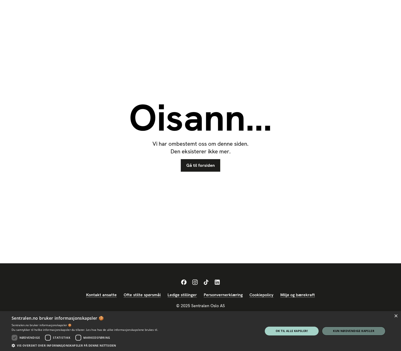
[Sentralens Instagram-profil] (195, 282)
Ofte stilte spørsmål (142, 294)
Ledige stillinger (182, 294)
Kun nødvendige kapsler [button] (353, 331)
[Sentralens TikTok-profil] (206, 282)
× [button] (396, 316)
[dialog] (200, 331)
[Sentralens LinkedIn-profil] (217, 282)
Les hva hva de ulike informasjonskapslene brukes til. (122, 330)
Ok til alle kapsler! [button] (292, 331)
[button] (85, 345)
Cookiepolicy (261, 294)
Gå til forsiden (200, 165)
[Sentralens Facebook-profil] (184, 282)
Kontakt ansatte (101, 294)
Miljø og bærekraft (297, 294)
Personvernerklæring (223, 294)
